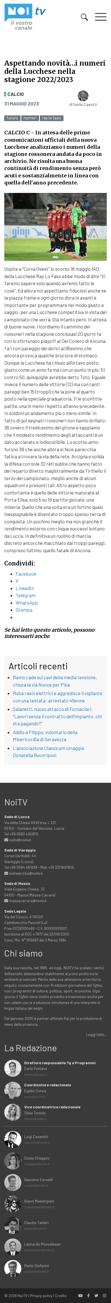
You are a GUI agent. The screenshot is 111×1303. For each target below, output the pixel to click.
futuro (12, 117)
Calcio (15, 94)
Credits (61, 1295)
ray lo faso (51, 117)
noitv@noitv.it (19, 839)
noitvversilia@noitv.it (25, 873)
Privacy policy (41, 1295)
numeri (30, 117)
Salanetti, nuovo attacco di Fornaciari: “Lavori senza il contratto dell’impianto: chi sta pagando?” (57, 716)
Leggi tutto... (96, 1034)
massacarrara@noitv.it (27, 900)
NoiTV (23, 1295)
